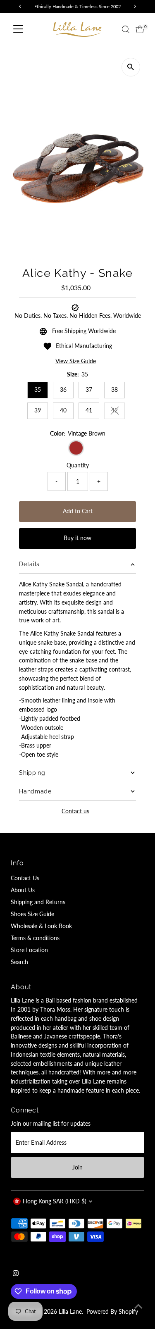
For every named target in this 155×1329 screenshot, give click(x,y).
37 (89, 389)
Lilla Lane (70, 1311)
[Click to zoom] (131, 67)
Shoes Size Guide (32, 914)
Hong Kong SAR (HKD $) (54, 1201)
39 (37, 410)
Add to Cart (78, 511)
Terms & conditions (35, 938)
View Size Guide (75, 361)
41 (89, 410)
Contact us (75, 812)
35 (37, 389)
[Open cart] (140, 29)
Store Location (29, 950)
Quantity (78, 465)
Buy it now (77, 538)
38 (114, 389)
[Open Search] (125, 29)
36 (63, 389)
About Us (23, 890)
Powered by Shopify (112, 1311)
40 (63, 410)
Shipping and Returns (38, 902)
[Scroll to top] (138, 1306)
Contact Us (25, 878)
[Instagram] (16, 1274)
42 (118, 411)
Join (77, 1167)
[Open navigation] (18, 29)
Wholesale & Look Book (41, 926)
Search (19, 962)
